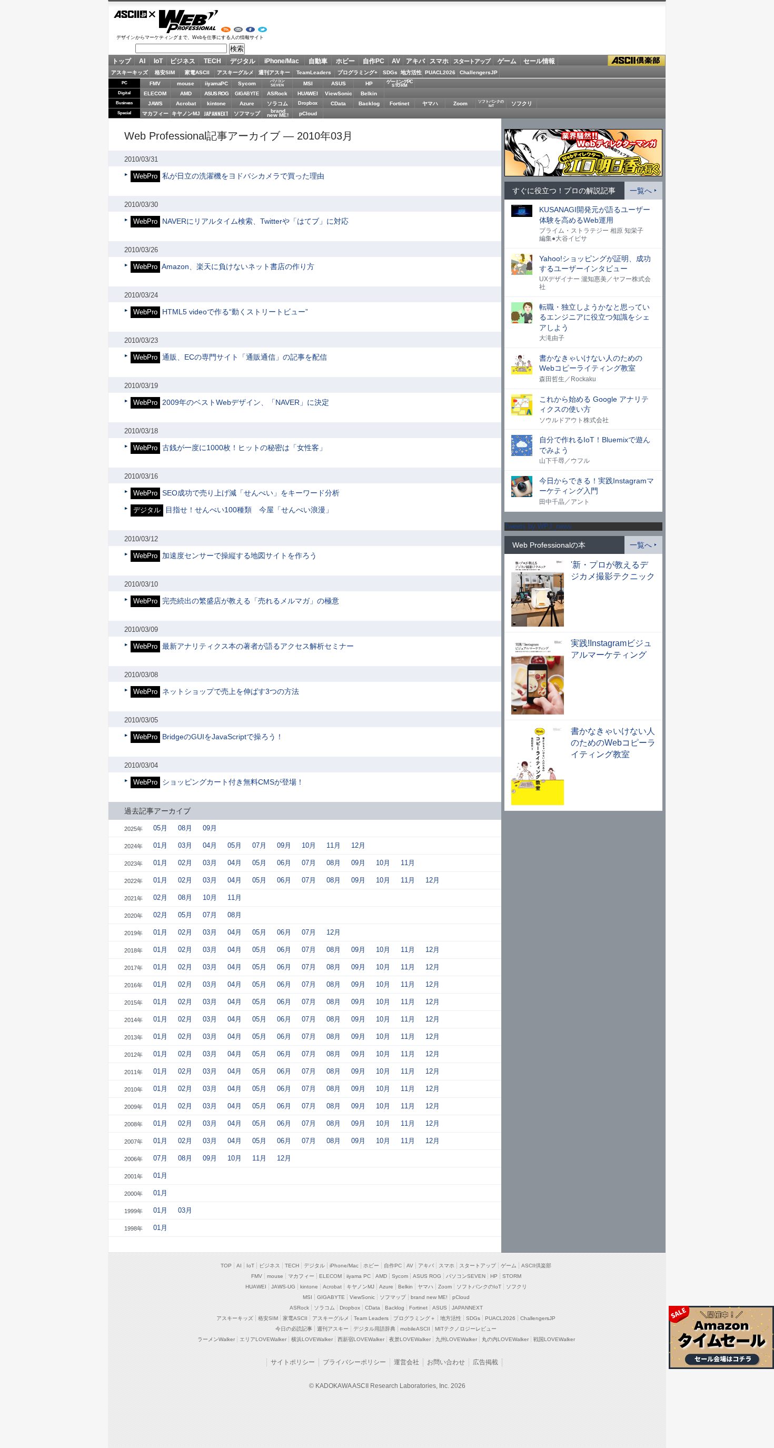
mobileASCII (415, 1329)
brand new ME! (429, 1297)
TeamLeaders (313, 72)
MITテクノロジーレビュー (466, 1329)
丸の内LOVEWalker (505, 1339)
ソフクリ (521, 103)
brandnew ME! (278, 113)
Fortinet (399, 103)
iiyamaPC (216, 83)
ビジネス (182, 61)
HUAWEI (307, 93)
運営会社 (406, 1362)
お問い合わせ (446, 1362)
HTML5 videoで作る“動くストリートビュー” (235, 312)
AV (396, 61)
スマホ (439, 61)
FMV (155, 83)
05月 (160, 828)
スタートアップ (471, 61)
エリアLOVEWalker (263, 1339)
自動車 (318, 61)
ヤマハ (430, 103)
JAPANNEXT (216, 113)
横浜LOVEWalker (312, 1339)
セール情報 (539, 61)
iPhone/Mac (281, 61)
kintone (216, 103)
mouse (185, 83)
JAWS (155, 103)
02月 (185, 863)
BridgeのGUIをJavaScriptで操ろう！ (222, 736)
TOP (226, 1265)
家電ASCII (197, 72)
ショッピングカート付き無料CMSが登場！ (233, 782)
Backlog (369, 103)
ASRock (277, 93)
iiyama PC (358, 1276)
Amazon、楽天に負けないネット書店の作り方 (238, 266)
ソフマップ (247, 113)
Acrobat (186, 103)
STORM (511, 1276)
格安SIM (165, 72)
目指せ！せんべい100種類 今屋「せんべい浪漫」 (249, 509)
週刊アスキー (274, 72)
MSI (308, 83)
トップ (121, 61)
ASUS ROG (216, 93)
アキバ (415, 61)
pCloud (308, 113)
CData (338, 103)
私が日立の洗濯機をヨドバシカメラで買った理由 (243, 176)
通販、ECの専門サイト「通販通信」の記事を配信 (244, 357)
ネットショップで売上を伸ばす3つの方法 (230, 691)
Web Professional (188, 21)
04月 (210, 845)
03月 (185, 845)
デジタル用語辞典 (374, 1329)
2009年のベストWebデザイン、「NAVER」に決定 (245, 402)
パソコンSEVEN (277, 83)
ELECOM (155, 93)
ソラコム (277, 103)
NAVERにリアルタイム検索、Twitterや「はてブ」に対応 (255, 221)
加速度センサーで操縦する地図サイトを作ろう (239, 555)
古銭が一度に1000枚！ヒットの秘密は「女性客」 (244, 447)
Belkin (369, 93)
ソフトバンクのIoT (491, 103)
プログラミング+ (358, 72)
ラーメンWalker (216, 1339)
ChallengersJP (479, 72)
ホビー (345, 61)
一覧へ (641, 190)
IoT (158, 61)
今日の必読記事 (293, 1329)
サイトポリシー (293, 1362)
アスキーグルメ (235, 72)
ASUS (338, 83)
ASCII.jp (135, 14)
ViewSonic (338, 93)
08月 (185, 828)
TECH (212, 61)
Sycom (247, 83)
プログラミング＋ (414, 1318)
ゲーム (507, 61)
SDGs (390, 72)
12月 (358, 845)
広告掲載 (485, 1362)
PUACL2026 (440, 72)
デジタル (242, 61)
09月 (210, 828)
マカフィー (155, 113)
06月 (284, 863)
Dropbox (307, 103)
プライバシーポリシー (354, 1362)
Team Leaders (371, 1318)
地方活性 (411, 72)
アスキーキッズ (129, 72)
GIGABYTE (247, 93)
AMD (186, 93)
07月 (259, 845)
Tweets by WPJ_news (538, 526)
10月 (309, 845)
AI (142, 61)
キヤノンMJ (186, 113)
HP (369, 83)
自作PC (373, 61)
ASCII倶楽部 (636, 61)
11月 (333, 845)
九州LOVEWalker (456, 1339)
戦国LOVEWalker (554, 1339)
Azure (247, 103)
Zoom (460, 103)
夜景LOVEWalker (410, 1339)
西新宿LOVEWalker (361, 1339)
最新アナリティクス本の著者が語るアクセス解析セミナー (258, 646)
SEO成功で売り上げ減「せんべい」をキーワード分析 (251, 493)
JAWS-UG (283, 1287)
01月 (160, 845)
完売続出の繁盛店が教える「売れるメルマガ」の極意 (250, 601)
